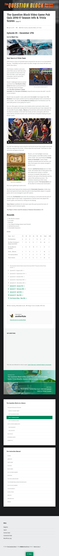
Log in (5, 530)
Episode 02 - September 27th (17, 273)
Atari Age (9, 495)
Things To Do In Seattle (33, 305)
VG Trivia (39, 27)
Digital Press (10, 492)
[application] (29, 131)
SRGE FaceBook (11, 427)
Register (6, 527)
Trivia (43, 305)
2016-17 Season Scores (13, 417)
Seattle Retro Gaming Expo (13, 424)
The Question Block (11, 546)
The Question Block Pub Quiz (14, 407)
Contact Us (10, 440)
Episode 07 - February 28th (17, 289)
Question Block (32, 27)
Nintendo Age (10, 498)
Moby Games (10, 468)
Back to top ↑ (37, 546)
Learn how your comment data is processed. (39, 364)
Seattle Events (21, 305)
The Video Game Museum (12, 478)
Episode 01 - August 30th (16, 270)
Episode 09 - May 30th (16, 295)
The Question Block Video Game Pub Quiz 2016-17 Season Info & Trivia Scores (28, 18)
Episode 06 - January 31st (16, 286)
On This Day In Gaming (12, 485)
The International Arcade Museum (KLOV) (16, 482)
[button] (29, 131)
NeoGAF (9, 501)
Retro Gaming (12, 305)
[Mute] (48, 142)
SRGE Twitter (11, 430)
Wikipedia (9, 475)
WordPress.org (7, 538)
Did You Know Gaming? (12, 472)
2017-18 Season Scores (13, 414)
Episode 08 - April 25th (16, 292)
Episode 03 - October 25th (16, 276)
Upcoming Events (11, 437)
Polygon (9, 465)
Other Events (24, 27)
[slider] (28, 142)
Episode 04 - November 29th (17, 279)
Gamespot (9, 459)
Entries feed (7, 532)
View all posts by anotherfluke (18, 320)
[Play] (8, 142)
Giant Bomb (10, 462)
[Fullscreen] (50, 142)
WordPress (26, 546)
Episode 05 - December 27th (17, 283)
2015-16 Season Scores (13, 420)
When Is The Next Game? (13, 410)
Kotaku (9, 455)
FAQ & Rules (10, 433)
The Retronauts (11, 488)
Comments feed (8, 535)
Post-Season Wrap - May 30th (17, 298)
